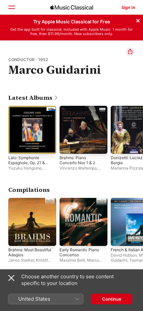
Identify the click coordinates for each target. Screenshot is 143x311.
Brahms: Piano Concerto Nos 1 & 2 (77, 160)
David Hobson (124, 255)
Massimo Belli (72, 260)
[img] (71, 7)
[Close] (138, 20)
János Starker (21, 260)
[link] (33, 97)
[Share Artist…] (130, 51)
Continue (111, 299)
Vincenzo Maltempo (78, 168)
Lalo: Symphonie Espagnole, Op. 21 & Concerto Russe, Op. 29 (27, 165)
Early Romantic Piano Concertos (79, 252)
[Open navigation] (11, 7)
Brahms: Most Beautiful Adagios (29, 252)
